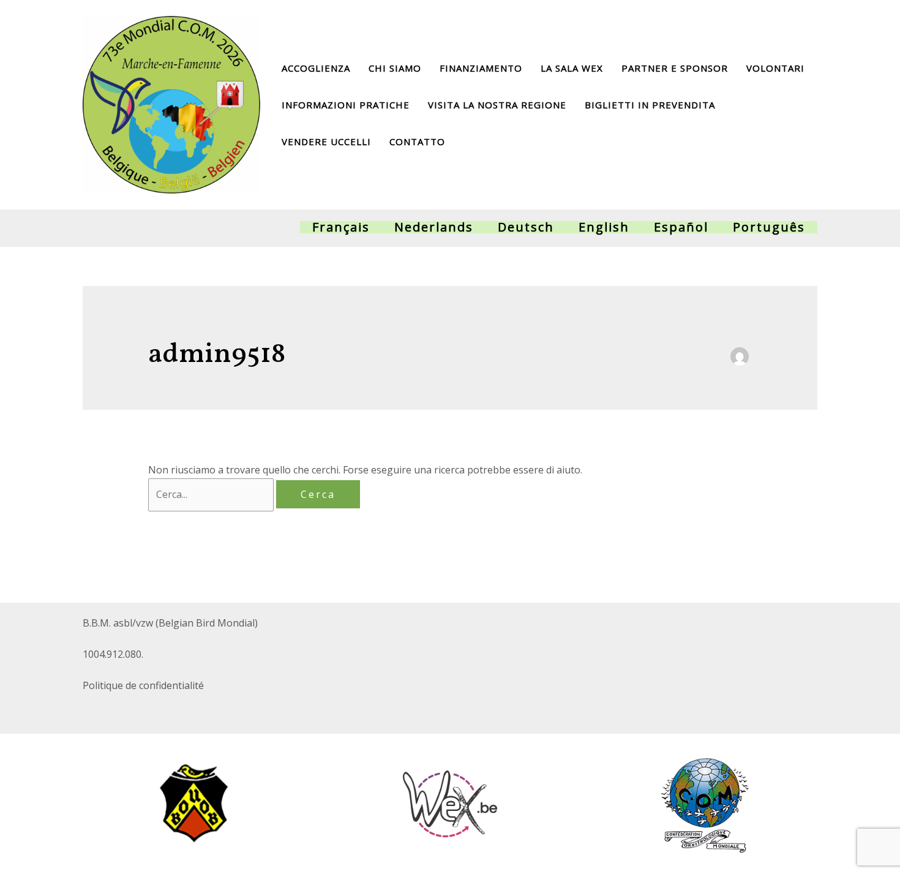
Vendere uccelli (326, 141)
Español (681, 227)
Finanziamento (481, 68)
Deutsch (526, 227)
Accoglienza (316, 68)
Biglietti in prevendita (650, 105)
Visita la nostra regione (497, 105)
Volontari (775, 68)
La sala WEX (572, 68)
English (604, 227)
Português (769, 227)
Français (341, 227)
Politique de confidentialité (143, 685)
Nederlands (433, 227)
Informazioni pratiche (346, 105)
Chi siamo (395, 68)
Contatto (417, 141)
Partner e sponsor (674, 68)
